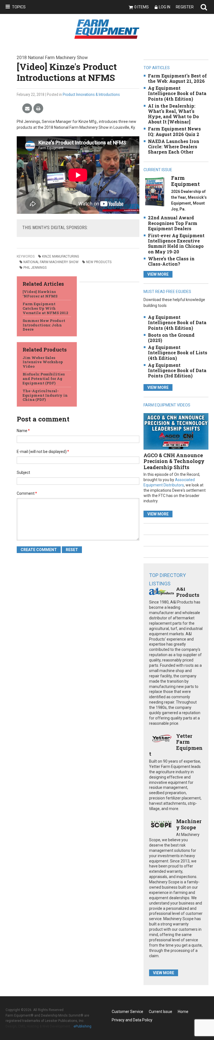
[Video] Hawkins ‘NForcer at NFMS (40, 294)
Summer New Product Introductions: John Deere (44, 325)
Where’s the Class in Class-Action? (171, 261)
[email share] (27, 108)
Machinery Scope (188, 824)
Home (183, 1011)
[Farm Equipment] (155, 191)
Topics (19, 7)
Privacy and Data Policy (132, 1020)
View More (158, 274)
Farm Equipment (185, 180)
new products (98, 262)
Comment (27, 493)
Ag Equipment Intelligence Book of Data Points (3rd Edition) (177, 370)
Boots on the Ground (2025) (171, 337)
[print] (38, 108)
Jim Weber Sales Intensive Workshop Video (43, 362)
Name (23, 430)
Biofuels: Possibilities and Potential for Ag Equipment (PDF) (44, 378)
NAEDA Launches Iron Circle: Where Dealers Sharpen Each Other (173, 146)
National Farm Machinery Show (51, 262)
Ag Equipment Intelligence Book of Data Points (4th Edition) (177, 93)
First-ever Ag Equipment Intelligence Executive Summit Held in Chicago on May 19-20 (176, 243)
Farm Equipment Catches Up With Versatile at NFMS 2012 (45, 308)
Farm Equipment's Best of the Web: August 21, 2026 (177, 78)
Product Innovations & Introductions (91, 94)
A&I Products (187, 591)
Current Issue (160, 1011)
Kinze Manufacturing (60, 256)
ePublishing (82, 1026)
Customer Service (127, 1011)
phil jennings (35, 268)
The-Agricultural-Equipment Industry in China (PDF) (45, 395)
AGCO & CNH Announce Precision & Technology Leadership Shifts (174, 461)
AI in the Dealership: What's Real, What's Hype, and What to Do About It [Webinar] (173, 114)
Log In (164, 7)
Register (185, 7)
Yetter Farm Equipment (175, 745)
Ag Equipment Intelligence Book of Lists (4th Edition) (177, 352)
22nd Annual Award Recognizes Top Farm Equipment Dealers (172, 223)
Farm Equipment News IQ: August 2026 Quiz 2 (174, 131)
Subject (23, 472)
